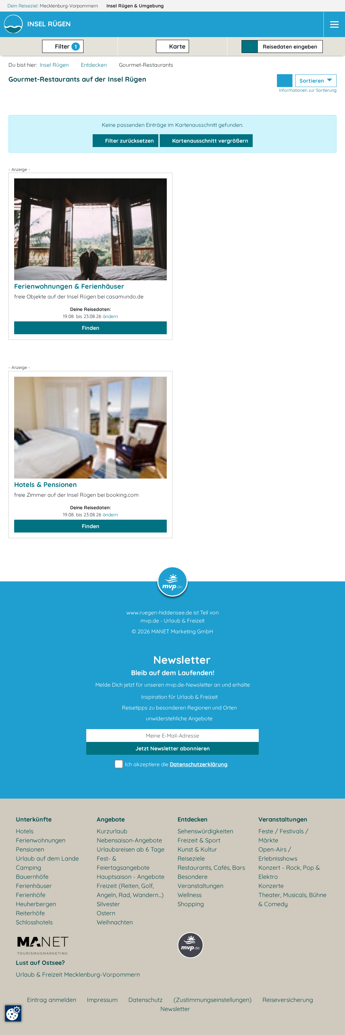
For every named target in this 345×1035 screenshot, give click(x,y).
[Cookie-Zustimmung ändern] (13, 1013)
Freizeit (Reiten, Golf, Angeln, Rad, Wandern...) (130, 890)
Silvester (108, 904)
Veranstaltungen (282, 819)
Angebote (111, 819)
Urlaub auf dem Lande (47, 858)
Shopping (191, 904)
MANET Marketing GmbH (182, 631)
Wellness (189, 895)
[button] (50, 25)
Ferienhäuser (34, 886)
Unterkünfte (34, 819)
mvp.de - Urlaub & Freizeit (172, 620)
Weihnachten (115, 922)
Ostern (106, 913)
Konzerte (271, 886)
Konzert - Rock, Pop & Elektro (289, 872)
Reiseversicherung (287, 1000)
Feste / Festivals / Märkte (283, 835)
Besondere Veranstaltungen (200, 881)
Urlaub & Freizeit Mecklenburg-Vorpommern (78, 974)
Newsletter (175, 1009)
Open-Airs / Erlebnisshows (277, 853)
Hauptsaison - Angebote (130, 877)
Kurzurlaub (112, 831)
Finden (90, 327)
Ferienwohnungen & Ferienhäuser (69, 286)
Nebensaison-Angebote (129, 840)
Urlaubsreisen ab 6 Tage (130, 849)
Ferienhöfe (30, 895)
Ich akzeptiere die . (176, 764)
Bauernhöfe (32, 877)
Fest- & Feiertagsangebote (123, 863)
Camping (28, 867)
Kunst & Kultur (197, 849)
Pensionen (30, 849)
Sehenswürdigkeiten (205, 831)
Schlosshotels (34, 922)
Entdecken (94, 64)
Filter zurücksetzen (129, 140)
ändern (110, 316)
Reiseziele (191, 858)
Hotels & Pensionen (45, 484)
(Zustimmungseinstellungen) (213, 1000)
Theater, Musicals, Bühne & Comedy (292, 899)
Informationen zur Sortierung (308, 90)
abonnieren (172, 748)
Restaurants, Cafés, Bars (211, 867)
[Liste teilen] (284, 80)
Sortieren (312, 80)
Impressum (102, 1000)
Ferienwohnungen (40, 840)
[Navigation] (334, 24)
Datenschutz (145, 1000)
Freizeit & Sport (199, 840)
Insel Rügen (135, 6)
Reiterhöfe (30, 913)
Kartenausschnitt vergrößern (209, 140)
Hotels (24, 831)
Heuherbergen (36, 904)
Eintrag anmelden (51, 1000)
